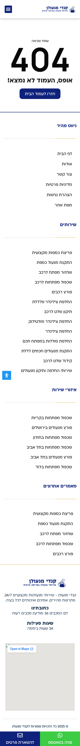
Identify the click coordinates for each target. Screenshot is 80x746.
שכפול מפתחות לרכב (53, 282)
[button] (8, 9)
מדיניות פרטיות (59, 184)
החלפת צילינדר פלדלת (52, 302)
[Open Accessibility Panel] (6, 375)
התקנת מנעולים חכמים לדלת (46, 351)
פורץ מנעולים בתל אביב (51, 457)
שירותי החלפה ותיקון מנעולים (46, 370)
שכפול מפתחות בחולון (52, 437)
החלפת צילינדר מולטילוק (50, 321)
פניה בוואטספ (60, 742)
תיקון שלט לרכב (58, 311)
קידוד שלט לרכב (57, 361)
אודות (67, 164)
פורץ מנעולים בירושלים (52, 427)
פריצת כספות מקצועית (52, 252)
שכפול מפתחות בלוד (54, 467)
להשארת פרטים (20, 742)
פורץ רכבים (62, 292)
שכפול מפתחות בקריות (51, 417)
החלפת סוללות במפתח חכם (47, 341)
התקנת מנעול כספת (54, 262)
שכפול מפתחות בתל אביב (49, 447)
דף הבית (64, 153)
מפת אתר (63, 205)
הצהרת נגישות (59, 195)
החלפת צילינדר (58, 331)
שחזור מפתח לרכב (55, 272)
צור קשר (64, 174)
